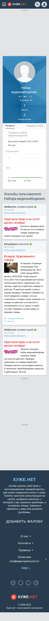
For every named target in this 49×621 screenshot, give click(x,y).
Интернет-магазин (15, 318)
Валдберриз (11, 244)
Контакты (24, 543)
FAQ (24, 568)
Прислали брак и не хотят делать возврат (22, 220)
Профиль (10, 126)
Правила (24, 550)
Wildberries (10, 207)
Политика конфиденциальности (24, 559)
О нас (24, 536)
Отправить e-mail (34, 126)
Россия (10, 321)
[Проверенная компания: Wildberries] (35, 207)
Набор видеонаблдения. (15, 213)
